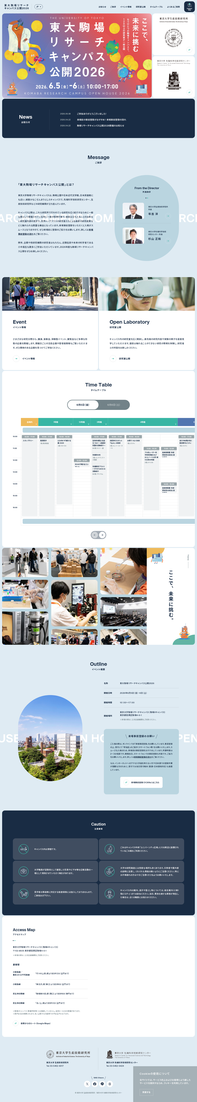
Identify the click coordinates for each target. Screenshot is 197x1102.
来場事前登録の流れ (142, 757)
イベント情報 (125, 7)
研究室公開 (141, 7)
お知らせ (102, 7)
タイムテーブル (156, 7)
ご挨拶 (113, 7)
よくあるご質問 (173, 7)
